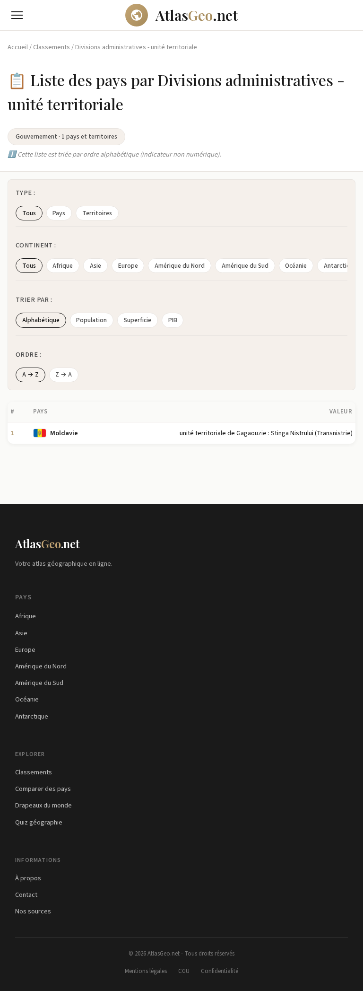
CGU (184, 971)
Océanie (296, 265)
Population (91, 320)
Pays (58, 213)
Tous (29, 213)
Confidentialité (219, 971)
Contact (26, 895)
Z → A (63, 374)
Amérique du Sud (245, 265)
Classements (51, 47)
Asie (95, 265)
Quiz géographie (38, 822)
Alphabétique (41, 320)
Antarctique (31, 716)
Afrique (62, 265)
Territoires (97, 213)
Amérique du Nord (180, 265)
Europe (128, 265)
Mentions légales (146, 971)
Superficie (137, 320)
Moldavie (64, 433)
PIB (172, 320)
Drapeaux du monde (43, 805)
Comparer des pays (43, 789)
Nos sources (33, 911)
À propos (28, 878)
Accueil (18, 47)
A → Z (30, 374)
